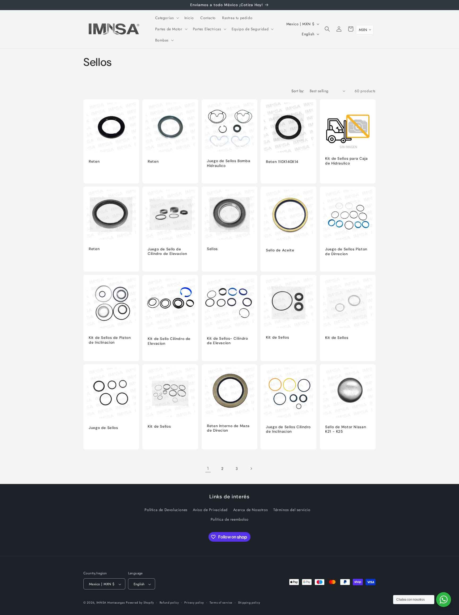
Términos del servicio (292, 510)
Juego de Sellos (103, 428)
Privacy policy (194, 602)
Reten (94, 161)
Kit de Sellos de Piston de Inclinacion (110, 340)
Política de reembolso (230, 519)
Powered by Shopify (140, 603)
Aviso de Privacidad (210, 510)
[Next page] (251, 468)
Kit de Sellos (277, 337)
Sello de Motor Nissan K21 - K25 (345, 429)
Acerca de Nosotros (250, 510)
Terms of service (221, 602)
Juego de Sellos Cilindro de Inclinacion (288, 429)
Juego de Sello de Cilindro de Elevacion (167, 251)
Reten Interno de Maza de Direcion (228, 428)
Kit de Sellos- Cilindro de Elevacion (227, 341)
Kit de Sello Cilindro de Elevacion (169, 341)
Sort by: (297, 91)
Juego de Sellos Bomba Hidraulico (228, 163)
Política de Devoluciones (165, 510)
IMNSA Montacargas (110, 603)
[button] (166, 17)
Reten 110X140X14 (282, 161)
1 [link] (208, 468)
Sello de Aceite (280, 250)
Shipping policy (249, 602)
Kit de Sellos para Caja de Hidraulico (346, 161)
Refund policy (169, 602)
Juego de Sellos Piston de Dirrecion (346, 251)
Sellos (212, 249)
